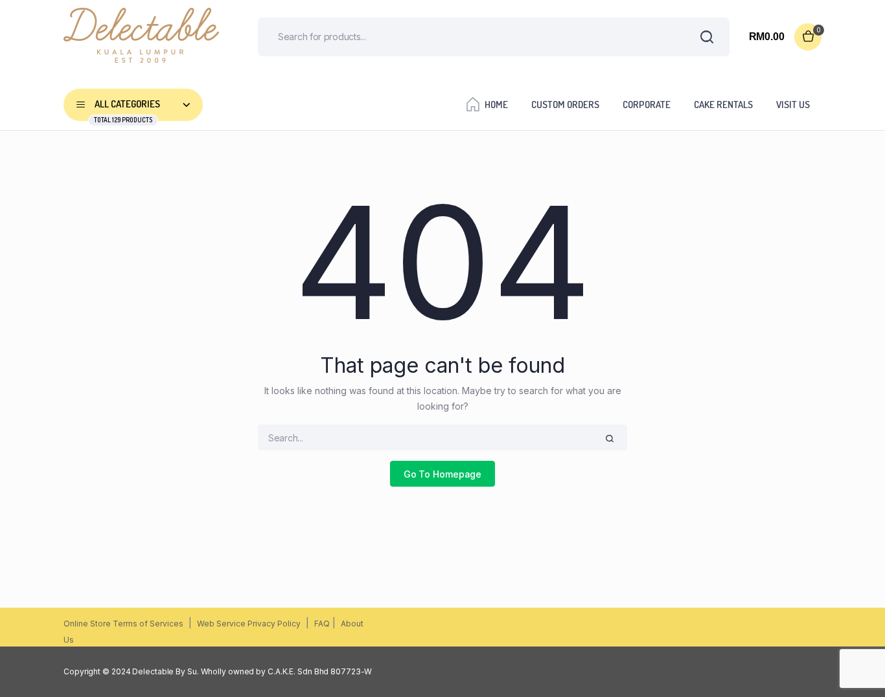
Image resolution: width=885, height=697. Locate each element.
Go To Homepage (443, 474)
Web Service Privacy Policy (249, 623)
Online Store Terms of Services (123, 623)
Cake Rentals (723, 104)
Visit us (793, 104)
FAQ (322, 623)
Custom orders (565, 104)
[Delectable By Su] (141, 36)
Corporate (647, 104)
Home (496, 104)
